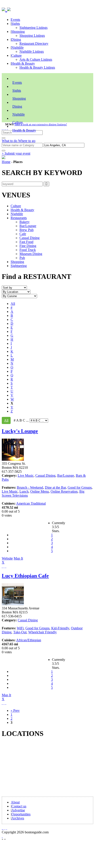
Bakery (24, 222)
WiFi (20, 628)
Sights (15, 23)
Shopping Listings (32, 35)
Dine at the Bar (55, 487)
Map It (12, 560)
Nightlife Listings (31, 51)
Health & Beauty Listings (37, 67)
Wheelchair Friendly (42, 632)
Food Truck (27, 250)
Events (15, 19)
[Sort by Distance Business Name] (14, 287)
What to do (10, 141)
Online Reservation (64, 491)
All (13, 303)
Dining (16, 39)
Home (6, 162)
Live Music (26, 475)
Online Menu (39, 491)
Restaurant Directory (33, 43)
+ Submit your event (16, 153)
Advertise (18, 810)
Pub (22, 258)
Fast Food (26, 242)
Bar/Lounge (27, 226)
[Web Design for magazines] (2, 836)
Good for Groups (80, 487)
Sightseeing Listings (33, 27)
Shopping (18, 31)
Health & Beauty (23, 63)
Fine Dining (27, 246)
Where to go (26, 141)
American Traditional (31, 503)
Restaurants (19, 218)
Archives (17, 818)
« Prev (15, 710)
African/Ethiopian (28, 640)
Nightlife (17, 47)
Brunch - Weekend (30, 487)
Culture (16, 55)
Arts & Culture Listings (35, 59)
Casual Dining (29, 238)
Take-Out (20, 632)
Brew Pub (26, 230)
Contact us (18, 806)
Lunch (23, 491)
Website (7, 558)
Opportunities (20, 814)
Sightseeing (19, 266)
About (15, 802)
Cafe (22, 234)
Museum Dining (30, 254)
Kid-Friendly (60, 628)
